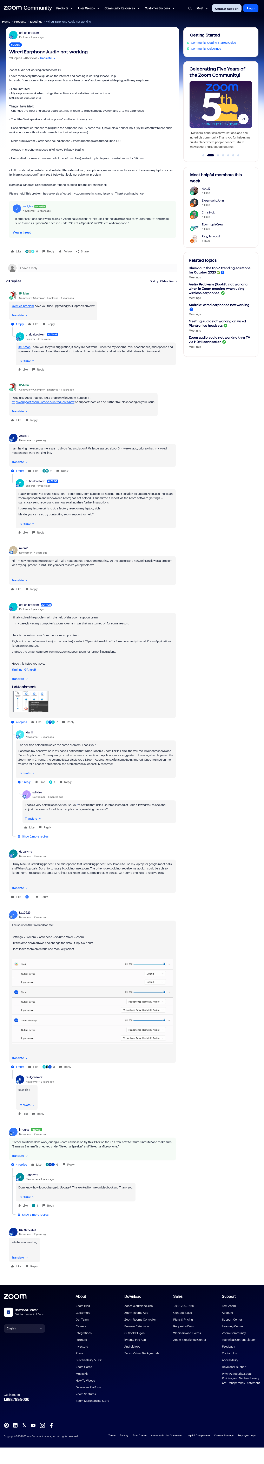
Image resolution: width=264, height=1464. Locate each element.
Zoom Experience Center (189, 1340)
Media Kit (82, 1374)
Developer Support (234, 1367)
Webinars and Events (187, 1333)
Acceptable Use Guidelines (166, 1435)
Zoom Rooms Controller (140, 1319)
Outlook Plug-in (134, 1333)
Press (79, 1353)
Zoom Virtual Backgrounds (141, 1353)
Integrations (84, 1333)
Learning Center (232, 1326)
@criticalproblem (23, 306)
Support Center (232, 1319)
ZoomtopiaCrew (212, 224)
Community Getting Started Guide (213, 43)
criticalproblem (29, 33)
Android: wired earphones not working (219, 305)
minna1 (23, 548)
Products (20, 21)
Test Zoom (229, 1306)
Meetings (36, 21)
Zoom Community (234, 1333)
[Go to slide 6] (233, 155)
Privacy (124, 1435)
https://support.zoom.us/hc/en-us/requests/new (43, 402)
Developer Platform (88, 1387)
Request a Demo (184, 1326)
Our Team (82, 1319)
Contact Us (229, 1353)
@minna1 (18, 669)
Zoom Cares (84, 1367)
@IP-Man (24, 347)
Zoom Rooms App (136, 1313)
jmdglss (28, 206)
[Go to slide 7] (238, 155)
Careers (81, 1326)
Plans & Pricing (183, 1319)
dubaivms (25, 851)
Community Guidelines (206, 48)
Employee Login (247, 1435)
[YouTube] (33, 1425)
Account (227, 1313)
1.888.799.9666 (16, 1399)
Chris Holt (208, 212)
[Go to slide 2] (208, 155)
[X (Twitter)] (24, 1425)
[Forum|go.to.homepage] (28, 8)
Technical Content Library (239, 1340)
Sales (178, 1296)
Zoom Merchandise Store (92, 1401)
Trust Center (140, 1435)
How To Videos (85, 1380)
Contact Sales (182, 1313)
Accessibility (230, 1360)
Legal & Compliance (198, 1435)
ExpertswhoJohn (213, 200)
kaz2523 (25, 912)
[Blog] (6, 1425)
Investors (82, 1346)
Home (6, 21)
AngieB (23, 436)
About (81, 1296)
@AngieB (30, 669)
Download (132, 1296)
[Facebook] (51, 1425)
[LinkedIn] (15, 1425)
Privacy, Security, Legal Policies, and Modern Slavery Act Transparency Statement (241, 1378)
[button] (48, 58)
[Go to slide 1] (203, 155)
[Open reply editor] (92, 268)
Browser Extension (136, 1326)
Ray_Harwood (211, 236)
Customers (83, 1313)
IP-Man (24, 293)
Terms (112, 1435)
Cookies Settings (223, 1435)
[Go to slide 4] (223, 155)
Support (229, 1296)
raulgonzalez (34, 1077)
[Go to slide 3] (216, 155)
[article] (92, 309)
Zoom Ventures (86, 1394)
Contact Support (226, 8)
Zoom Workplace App (138, 1306)
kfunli (29, 732)
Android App (132, 1346)
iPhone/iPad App (135, 1340)
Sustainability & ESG (89, 1360)
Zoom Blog (83, 1306)
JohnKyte (32, 1175)
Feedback (228, 1346)
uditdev (37, 792)
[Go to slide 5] (228, 155)
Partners (81, 1340)
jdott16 (206, 188)
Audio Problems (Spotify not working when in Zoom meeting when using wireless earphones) (218, 288)
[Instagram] (42, 1425)
